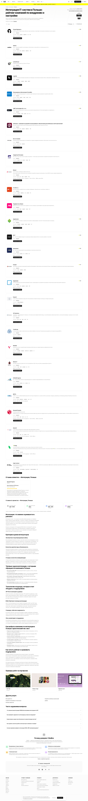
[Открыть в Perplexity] (45, 769)
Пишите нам (70, 781)
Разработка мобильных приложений (52, 698)
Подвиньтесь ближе (18, 204)
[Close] (64, 798)
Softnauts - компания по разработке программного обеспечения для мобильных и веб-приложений (38, 123)
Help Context (16, 463)
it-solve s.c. (16, 187)
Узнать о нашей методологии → (44, 758)
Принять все (60, 797)
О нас (69, 779)
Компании (7, 781)
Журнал (7, 788)
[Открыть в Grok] (49, 769)
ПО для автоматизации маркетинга (43, 789)
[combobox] (69, 2)
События (7, 785)
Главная (7, 779)
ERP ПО (38, 788)
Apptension (16, 219)
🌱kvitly (15, 445)
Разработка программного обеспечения (13, 700)
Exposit (15, 297)
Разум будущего (17, 29)
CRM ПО (38, 782)
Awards (38, 1)
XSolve (14, 45)
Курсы (7, 786)
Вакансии (7, 789)
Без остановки (16, 138)
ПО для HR (38, 781)
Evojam (15, 264)
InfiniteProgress (17, 378)
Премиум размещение (56, 782)
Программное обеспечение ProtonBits (22, 92)
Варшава (15, 21)
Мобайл (13, 1)
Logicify (15, 76)
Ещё (41, 1)
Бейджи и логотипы (56, 785)
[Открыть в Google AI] (42, 769)
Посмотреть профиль (17, 38)
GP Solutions (16, 313)
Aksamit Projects (17, 410)
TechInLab (15, 329)
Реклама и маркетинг (10, 702)
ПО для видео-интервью (41, 786)
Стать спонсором (56, 781)
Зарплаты (7, 791)
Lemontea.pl (16, 61)
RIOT (14, 235)
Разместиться (77, 1)
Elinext (14, 170)
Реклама (32, 1)
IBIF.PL (14, 394)
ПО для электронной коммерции (42, 785)
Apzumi (15, 428)
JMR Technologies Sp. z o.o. (19, 108)
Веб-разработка (9, 698)
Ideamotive (15, 248)
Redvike (15, 345)
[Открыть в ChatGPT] (39, 769)
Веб (8, 1)
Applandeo (15, 281)
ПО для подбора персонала (41, 779)
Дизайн (27, 1)
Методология (70, 782)
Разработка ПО (20, 1)
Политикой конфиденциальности (44, 797)
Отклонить (54, 797)
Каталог (7, 792)
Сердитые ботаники (18, 155)
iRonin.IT (15, 361)
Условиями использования (27, 798)
